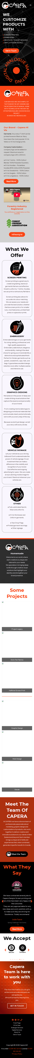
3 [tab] (14, 959)
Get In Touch (17, 1034)
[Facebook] (13, 1020)
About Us (17, 1032)
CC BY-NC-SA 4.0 (15, 1049)
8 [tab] (24, 959)
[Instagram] (15, 1020)
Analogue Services (17, 1028)
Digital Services (17, 1030)
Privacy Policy (17, 1054)
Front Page (17, 1023)
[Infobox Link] (17, 288)
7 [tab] (22, 959)
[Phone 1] (21, 1020)
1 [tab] (16, 925)
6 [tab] (20, 959)
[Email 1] (18, 1020)
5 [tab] (18, 959)
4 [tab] (16, 959)
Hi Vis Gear (17, 1025)
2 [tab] (18, 925)
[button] (2, 901)
